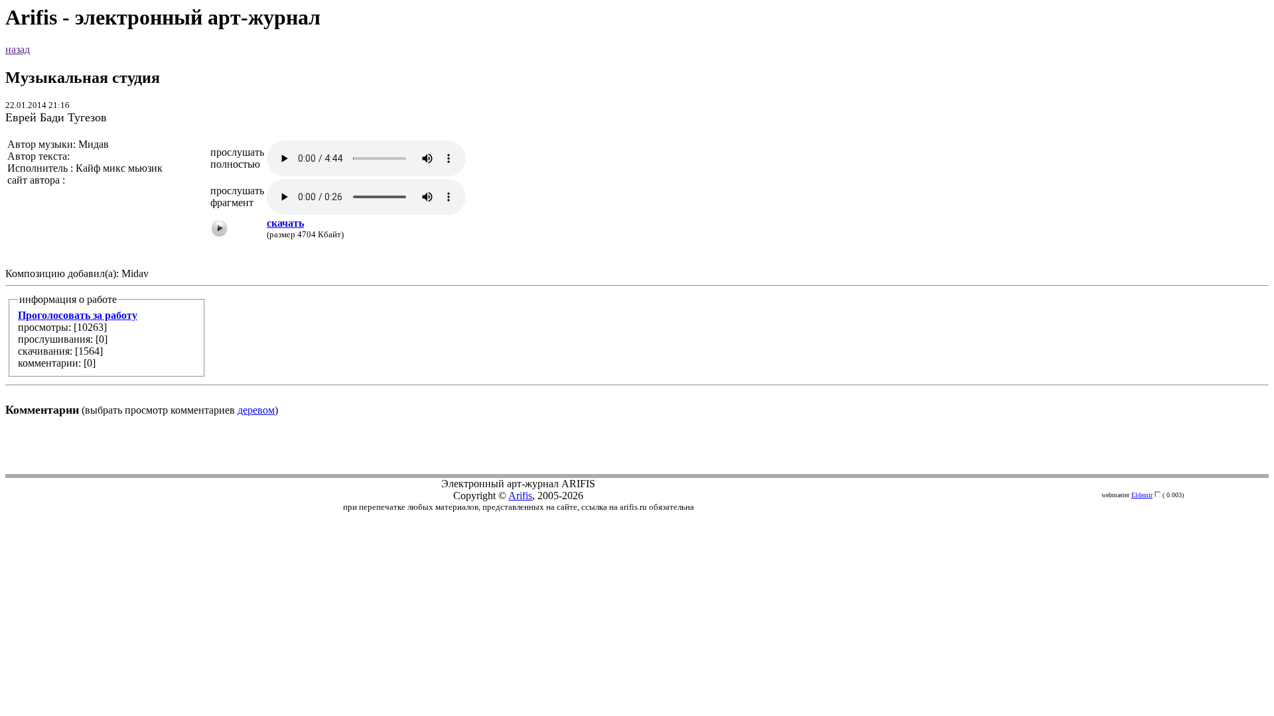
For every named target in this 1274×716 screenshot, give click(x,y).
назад (17, 49)
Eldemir (1142, 495)
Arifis (520, 495)
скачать (285, 223)
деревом (256, 410)
